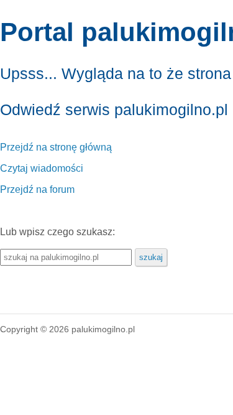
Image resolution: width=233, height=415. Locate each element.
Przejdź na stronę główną (56, 147)
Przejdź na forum (37, 189)
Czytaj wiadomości (41, 168)
